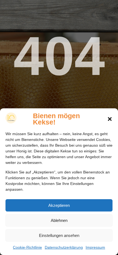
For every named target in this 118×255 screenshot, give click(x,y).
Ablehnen (59, 220)
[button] (110, 119)
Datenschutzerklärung (64, 247)
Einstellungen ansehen (59, 235)
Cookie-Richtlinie (27, 247)
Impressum (95, 247)
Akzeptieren (59, 205)
